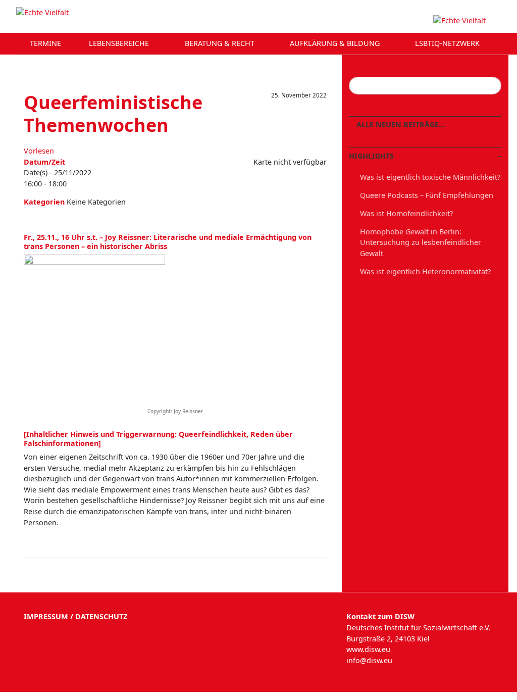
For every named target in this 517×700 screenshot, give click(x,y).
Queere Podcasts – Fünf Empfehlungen (426, 195)
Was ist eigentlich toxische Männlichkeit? (430, 177)
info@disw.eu (369, 660)
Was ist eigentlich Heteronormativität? (425, 271)
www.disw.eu (368, 649)
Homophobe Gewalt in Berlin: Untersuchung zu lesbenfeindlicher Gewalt (420, 242)
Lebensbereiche (120, 43)
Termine (45, 43)
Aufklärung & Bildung (336, 43)
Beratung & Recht (220, 43)
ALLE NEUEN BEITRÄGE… (399, 124)
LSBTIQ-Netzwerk (448, 43)
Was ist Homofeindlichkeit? (406, 213)
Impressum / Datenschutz (75, 616)
